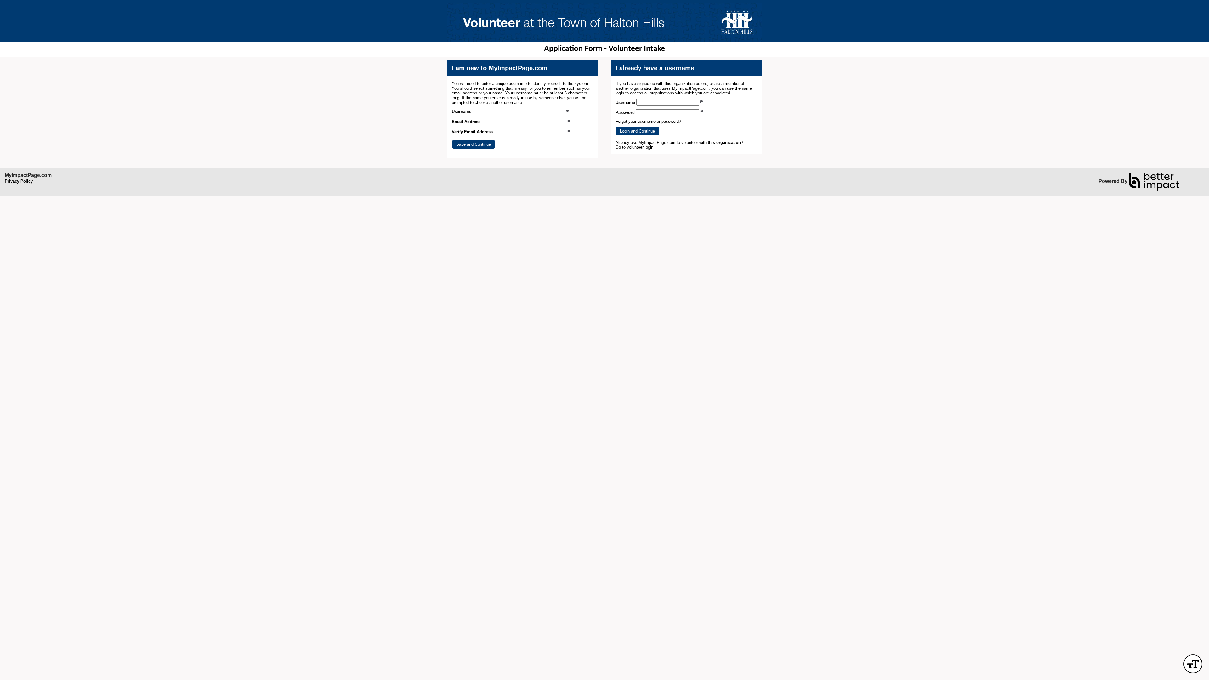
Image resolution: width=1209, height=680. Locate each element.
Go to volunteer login (634, 147)
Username (461, 111)
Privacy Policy (19, 181)
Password (625, 112)
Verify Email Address (472, 131)
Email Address (466, 121)
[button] (473, 144)
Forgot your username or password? (648, 121)
